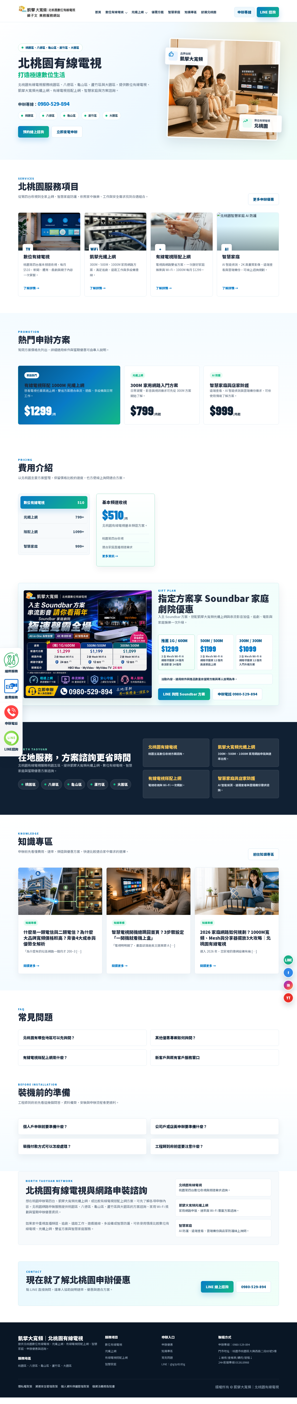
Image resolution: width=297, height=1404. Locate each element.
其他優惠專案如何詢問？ (175, 1037)
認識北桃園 (208, 12)
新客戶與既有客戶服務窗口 (177, 1057)
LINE (288, 960)
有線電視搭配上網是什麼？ (45, 1057)
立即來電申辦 (67, 131)
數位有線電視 (114, 12)
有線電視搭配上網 (116, 1357)
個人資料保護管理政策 (75, 1386)
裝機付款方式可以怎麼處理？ (47, 1146)
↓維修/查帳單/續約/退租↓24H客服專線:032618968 (235, 1359)
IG (288, 985)
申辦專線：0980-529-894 (234, 1344)
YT (288, 997)
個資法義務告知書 (103, 1386)
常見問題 (167, 1357)
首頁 (98, 12)
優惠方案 (158, 12)
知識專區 (191, 12)
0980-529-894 (53, 103)
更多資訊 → (110, 556)
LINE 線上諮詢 (217, 1286)
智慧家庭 (174, 12)
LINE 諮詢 (268, 12)
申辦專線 (244, 12)
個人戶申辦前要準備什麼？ (45, 1126)
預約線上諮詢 (33, 131)
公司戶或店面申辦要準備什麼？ (181, 1126)
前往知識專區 (263, 854)
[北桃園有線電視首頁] (47, 12)
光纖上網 (138, 12)
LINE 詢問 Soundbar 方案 (184, 694)
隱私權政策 (25, 1386)
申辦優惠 (167, 1344)
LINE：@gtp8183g (173, 1364)
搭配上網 (54, 531)
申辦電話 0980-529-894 (237, 694)
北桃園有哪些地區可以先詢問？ (49, 1037)
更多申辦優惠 (263, 199)
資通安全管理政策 (46, 1386)
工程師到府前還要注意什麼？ (179, 1146)
